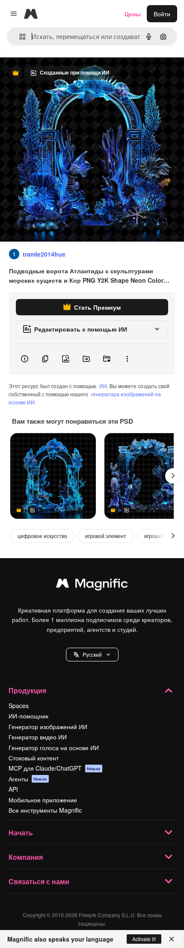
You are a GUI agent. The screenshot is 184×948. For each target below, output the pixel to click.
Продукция (27, 690)
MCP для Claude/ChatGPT (55, 768)
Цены (133, 13)
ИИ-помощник (28, 716)
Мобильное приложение (43, 799)
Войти (162, 13)
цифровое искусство (42, 535)
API (13, 789)
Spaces (19, 705)
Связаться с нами (39, 881)
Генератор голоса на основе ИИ (54, 747)
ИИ (103, 385)
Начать (21, 832)
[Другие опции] (127, 359)
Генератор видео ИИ (38, 737)
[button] (92, 654)
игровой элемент (105, 535)
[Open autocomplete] (19, 36)
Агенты (28, 779)
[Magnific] (92, 585)
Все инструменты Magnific (45, 810)
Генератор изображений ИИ (48, 726)
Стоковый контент (34, 758)
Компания (26, 857)
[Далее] (173, 476)
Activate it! (144, 938)
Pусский (92, 654)
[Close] (171, 939)
